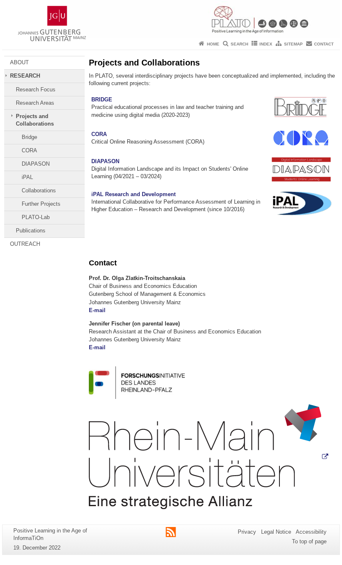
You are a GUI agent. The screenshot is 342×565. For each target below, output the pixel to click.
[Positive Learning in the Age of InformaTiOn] (171, 19)
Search (239, 44)
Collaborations (39, 190)
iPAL (27, 177)
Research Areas (35, 103)
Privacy (247, 532)
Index (265, 44)
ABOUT (19, 62)
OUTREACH (25, 244)
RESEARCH (25, 76)
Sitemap (293, 44)
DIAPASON (36, 164)
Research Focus (35, 89)
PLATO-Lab (36, 217)
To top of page (309, 541)
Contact (324, 44)
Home (213, 44)
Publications (30, 230)
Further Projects (41, 204)
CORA (29, 150)
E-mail (97, 310)
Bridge (29, 137)
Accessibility (311, 532)
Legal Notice (276, 532)
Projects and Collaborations (35, 120)
